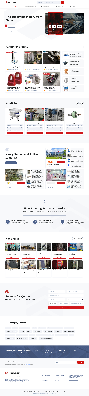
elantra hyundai (52, 31)
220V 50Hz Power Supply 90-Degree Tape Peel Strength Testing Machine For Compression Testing (14, 66)
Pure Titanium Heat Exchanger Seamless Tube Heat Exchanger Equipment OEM (77, 150)
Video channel (73, 6)
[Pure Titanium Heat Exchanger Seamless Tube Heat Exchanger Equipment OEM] (69, 150)
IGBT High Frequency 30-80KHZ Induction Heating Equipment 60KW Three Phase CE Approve (75, 271)
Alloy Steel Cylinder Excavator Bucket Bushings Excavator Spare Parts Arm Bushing (12, 271)
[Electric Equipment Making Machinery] (34, 114)
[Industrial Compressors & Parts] (54, 114)
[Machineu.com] (11, 2)
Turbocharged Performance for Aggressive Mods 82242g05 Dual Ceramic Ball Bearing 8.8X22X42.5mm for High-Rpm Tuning (50, 66)
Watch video (12, 257)
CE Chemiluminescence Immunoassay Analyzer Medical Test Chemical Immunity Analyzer (75, 171)
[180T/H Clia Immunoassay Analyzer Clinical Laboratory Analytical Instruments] (69, 181)
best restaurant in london (53, 32)
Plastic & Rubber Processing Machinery (66, 55)
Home (16, 6)
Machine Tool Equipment (66, 88)
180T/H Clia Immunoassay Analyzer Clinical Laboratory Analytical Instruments (76, 181)
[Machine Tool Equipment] (74, 114)
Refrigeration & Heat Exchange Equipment (66, 63)
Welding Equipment (66, 80)
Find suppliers (11, 26)
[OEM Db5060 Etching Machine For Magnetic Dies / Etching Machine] (28, 186)
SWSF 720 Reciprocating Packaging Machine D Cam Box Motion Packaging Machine (32, 88)
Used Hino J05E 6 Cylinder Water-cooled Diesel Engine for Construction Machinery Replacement (51, 88)
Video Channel (44, 383)
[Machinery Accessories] (14, 114)
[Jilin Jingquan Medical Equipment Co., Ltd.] (56, 175)
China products (59, 6)
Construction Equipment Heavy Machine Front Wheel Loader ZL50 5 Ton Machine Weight (28, 253)
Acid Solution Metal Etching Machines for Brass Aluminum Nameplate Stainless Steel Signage (37, 181)
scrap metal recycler (52, 34)
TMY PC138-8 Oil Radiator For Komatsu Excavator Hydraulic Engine (43, 271)
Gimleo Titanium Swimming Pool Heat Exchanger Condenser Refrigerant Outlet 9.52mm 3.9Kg (77, 160)
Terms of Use (57, 377)
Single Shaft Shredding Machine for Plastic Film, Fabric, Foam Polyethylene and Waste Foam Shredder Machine (59, 253)
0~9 (66, 391)
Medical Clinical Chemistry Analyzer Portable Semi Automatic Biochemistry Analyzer (76, 186)
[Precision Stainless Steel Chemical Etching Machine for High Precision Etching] (28, 176)
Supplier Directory (45, 377)
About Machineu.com (59, 375)
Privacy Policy (58, 380)
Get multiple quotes (66, 307)
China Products (45, 380)
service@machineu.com (73, 380)
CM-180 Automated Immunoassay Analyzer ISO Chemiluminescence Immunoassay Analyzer (76, 176)
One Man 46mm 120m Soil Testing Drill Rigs (59, 270)
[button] (77, 103)
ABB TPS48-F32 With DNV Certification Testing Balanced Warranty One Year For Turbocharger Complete (31, 66)
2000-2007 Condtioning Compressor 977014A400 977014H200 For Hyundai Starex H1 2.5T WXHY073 (12, 253)
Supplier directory (45, 6)
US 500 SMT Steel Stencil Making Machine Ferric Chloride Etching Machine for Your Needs (36, 171)
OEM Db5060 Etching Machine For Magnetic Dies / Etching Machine (37, 186)
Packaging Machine (66, 71)
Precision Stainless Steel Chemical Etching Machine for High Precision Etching (37, 176)
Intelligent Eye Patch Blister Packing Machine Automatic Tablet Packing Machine (28, 271)
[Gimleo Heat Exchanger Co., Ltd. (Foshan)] (51, 162)
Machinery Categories (46, 375)
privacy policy (27, 364)
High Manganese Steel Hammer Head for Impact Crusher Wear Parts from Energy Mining (13, 88)
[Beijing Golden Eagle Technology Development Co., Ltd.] (15, 175)
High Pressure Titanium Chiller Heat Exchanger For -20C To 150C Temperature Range (77, 165)
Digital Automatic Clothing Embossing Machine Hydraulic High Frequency (74, 253)
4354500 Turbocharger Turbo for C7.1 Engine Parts (43, 252)
